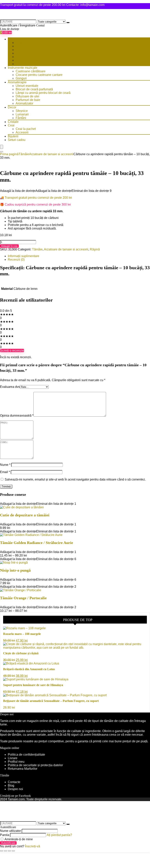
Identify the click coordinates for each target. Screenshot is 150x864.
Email (5, 472)
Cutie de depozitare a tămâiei (24, 515)
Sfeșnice (22, 110)
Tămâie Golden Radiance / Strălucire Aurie (36, 542)
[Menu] (1, 147)
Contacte (14, 782)
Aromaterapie (17, 82)
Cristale (13, 121)
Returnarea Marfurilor (23, 768)
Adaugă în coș (9, 246)
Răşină (21, 42)
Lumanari (22, 114)
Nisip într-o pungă (15, 570)
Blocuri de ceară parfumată (34, 89)
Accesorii (22, 132)
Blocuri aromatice (28, 60)
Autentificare (8, 842)
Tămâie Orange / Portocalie (23, 598)
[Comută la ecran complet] (5, 850)
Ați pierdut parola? (59, 835)
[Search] (1, 151)
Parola (4, 835)
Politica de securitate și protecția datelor (35, 765)
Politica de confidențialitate (26, 754)
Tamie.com (7, 721)
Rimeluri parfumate (29, 49)
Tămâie (13, 39)
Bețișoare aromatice (29, 46)
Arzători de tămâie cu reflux (34, 56)
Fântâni (21, 118)
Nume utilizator (10, 830)
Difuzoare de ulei (27, 96)
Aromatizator (24, 103)
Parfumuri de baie (28, 100)
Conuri (20, 63)
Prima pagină (9, 154)
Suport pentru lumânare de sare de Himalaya (33, 685)
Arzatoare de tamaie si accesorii (38, 53)
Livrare (12, 758)
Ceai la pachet (26, 129)
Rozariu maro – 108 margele (22, 634)
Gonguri (21, 78)
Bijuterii (13, 136)
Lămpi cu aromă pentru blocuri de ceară (43, 92)
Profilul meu (16, 761)
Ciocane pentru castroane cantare (39, 74)
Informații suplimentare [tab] (23, 256)
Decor (12, 107)
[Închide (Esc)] (13, 850)
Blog (11, 785)
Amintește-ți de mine (18, 839)
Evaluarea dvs (10, 386)
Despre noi (15, 789)
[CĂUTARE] (68, 22)
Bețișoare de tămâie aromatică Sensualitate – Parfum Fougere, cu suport (51, 701)
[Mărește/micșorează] (1, 850)
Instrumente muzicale (22, 67)
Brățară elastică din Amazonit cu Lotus (29, 669)
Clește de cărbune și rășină (20, 653)
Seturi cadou (16, 139)
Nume (5, 464)
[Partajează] (9, 850)
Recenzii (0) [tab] (16, 259)
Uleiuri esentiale (27, 85)
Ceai (11, 125)
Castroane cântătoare (31, 71)
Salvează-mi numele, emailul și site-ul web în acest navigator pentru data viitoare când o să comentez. (75, 479)
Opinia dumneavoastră (16, 415)
